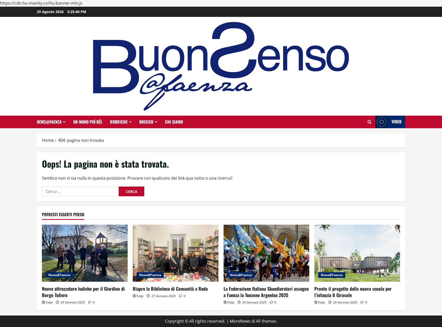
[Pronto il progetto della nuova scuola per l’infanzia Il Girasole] (357, 253)
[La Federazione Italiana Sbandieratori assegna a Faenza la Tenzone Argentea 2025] (266, 253)
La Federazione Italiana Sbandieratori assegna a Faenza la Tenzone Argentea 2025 (266, 291)
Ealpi (49, 302)
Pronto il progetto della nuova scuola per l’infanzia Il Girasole (353, 291)
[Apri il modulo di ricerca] (369, 122)
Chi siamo (174, 122)
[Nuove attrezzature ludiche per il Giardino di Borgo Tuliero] (85, 253)
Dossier (146, 122)
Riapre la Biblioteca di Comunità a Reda (170, 288)
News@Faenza (49, 122)
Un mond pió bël (87, 122)
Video (396, 121)
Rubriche (119, 122)
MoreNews (240, 321)
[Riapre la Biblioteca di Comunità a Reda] (175, 253)
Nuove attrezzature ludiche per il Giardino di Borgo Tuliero (83, 291)
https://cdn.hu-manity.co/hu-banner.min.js (41, 3)
